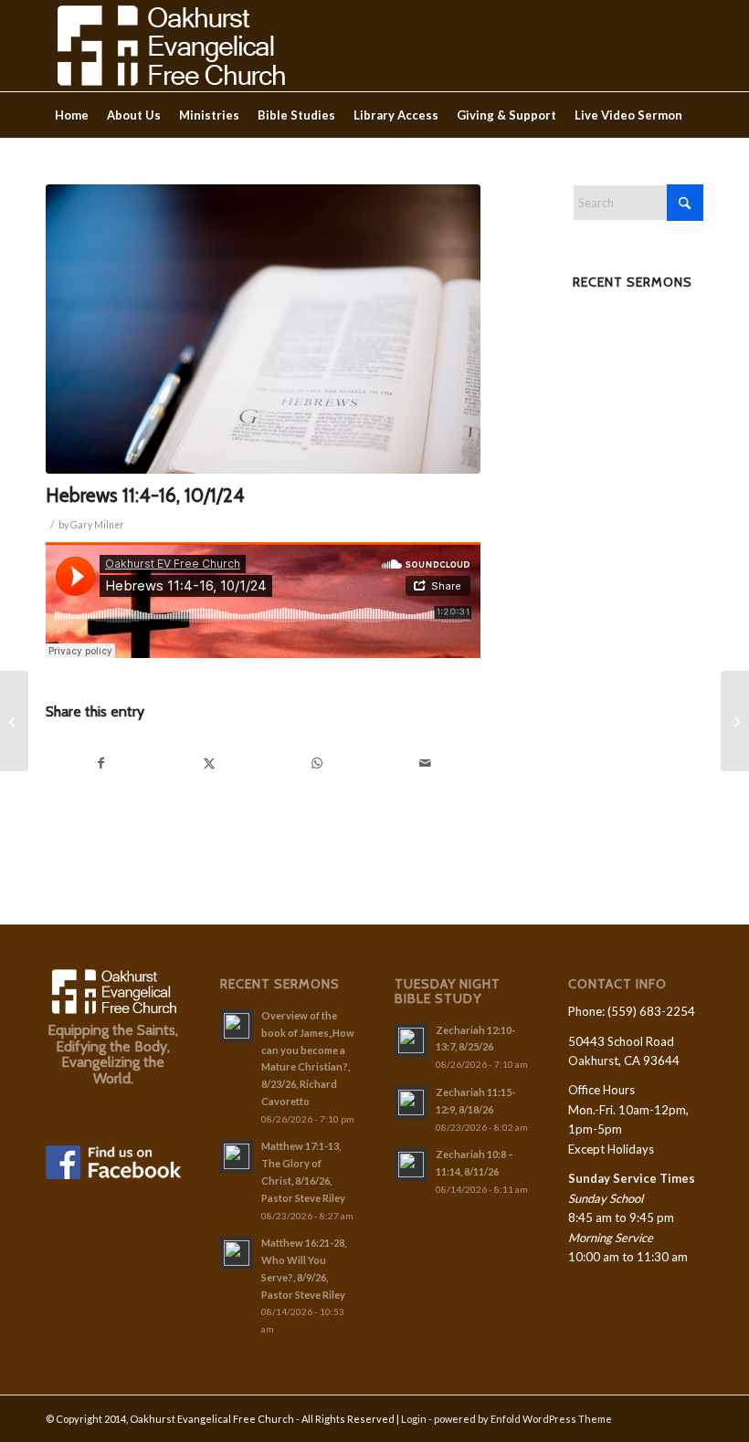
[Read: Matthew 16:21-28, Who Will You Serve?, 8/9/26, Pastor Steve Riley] (236, 1253)
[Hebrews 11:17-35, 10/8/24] (735, 721)
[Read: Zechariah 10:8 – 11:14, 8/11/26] (411, 1164)
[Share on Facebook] (100, 763)
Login (414, 1419)
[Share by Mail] (425, 763)
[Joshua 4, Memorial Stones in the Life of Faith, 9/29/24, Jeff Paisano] (14, 721)
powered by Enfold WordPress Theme (523, 1419)
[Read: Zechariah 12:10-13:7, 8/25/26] (411, 1040)
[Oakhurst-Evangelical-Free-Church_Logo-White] (169, 45)
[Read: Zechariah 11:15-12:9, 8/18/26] (411, 1102)
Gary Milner (97, 524)
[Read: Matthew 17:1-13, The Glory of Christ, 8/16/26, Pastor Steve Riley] (236, 1156)
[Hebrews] (263, 329)
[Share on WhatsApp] (317, 763)
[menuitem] (72, 115)
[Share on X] (208, 763)
